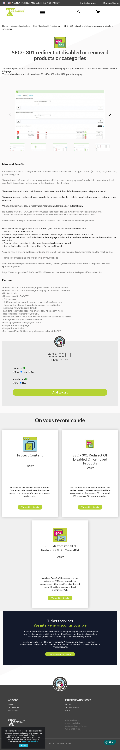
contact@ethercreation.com (76, 726)
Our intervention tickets (60, 654)
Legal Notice (60, 743)
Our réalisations (72, 707)
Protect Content (30, 455)
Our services (70, 704)
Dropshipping (13, 707)
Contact (68, 711)
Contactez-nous (88, 2)
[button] (110, 114)
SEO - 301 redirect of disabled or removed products (90, 459)
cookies (68, 743)
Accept (23, 745)
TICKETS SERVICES (14, 711)
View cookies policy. (30, 741)
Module (11, 704)
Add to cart (60, 392)
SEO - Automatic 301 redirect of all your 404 (60, 548)
